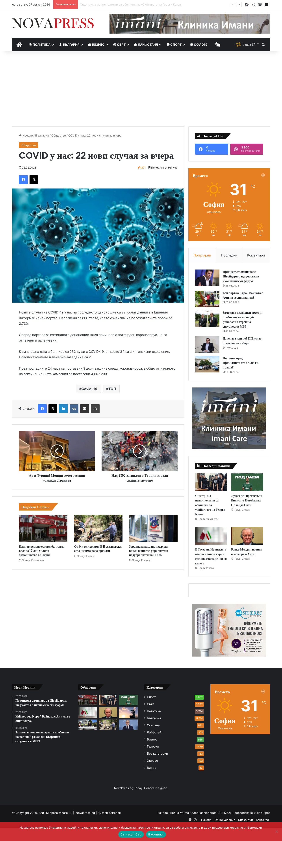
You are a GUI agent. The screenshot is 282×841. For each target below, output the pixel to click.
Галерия (153, 746)
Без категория (157, 753)
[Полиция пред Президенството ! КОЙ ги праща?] (207, 364)
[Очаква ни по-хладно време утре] (128, 712)
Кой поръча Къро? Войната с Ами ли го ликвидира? (243, 295)
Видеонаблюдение (203, 812)
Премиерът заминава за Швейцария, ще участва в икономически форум (241, 276)
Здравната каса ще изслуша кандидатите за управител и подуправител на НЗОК (148, 550)
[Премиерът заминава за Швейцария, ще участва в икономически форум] (207, 278)
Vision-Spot (262, 812)
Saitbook (115, 812)
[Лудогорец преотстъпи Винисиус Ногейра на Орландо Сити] (247, 482)
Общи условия (225, 820)
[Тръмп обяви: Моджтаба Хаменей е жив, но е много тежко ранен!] (87, 725)
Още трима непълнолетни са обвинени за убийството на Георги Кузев (210, 505)
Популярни (202, 255)
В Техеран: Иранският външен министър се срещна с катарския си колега (211, 556)
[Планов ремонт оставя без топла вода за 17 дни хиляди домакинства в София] (43, 528)
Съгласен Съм (131, 834)
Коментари (256, 255)
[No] (276, 831)
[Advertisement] (141, 89)
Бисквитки (245, 820)
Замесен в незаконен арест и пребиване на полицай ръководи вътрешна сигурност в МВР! (242, 319)
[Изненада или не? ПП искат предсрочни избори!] (207, 344)
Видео (151, 767)
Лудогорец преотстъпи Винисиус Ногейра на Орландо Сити (123, 4)
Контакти (262, 820)
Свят (121, 44)
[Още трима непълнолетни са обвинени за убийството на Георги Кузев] (211, 482)
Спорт (176, 44)
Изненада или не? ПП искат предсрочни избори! (242, 340)
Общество (58, 135)
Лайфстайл (147, 44)
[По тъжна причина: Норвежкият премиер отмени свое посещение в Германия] (128, 725)
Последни (229, 255)
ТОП (112, 389)
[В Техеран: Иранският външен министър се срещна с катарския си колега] (211, 536)
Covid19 (200, 44)
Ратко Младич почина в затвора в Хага (246, 551)
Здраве (152, 760)
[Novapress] (53, 23)
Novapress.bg (85, 812)
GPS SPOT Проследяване (235, 812)
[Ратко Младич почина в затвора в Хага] (247, 536)
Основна (153, 725)
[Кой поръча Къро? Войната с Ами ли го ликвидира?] (207, 299)
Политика (41, 44)
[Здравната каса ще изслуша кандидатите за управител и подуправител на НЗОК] (153, 528)
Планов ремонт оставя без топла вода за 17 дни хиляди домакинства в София (41, 550)
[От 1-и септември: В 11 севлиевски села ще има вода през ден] (98, 528)
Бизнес (98, 44)
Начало (27, 135)
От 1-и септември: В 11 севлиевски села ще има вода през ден (98, 548)
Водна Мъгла (180, 812)
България (71, 44)
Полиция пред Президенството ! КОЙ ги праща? (240, 363)
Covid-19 (89, 389)
